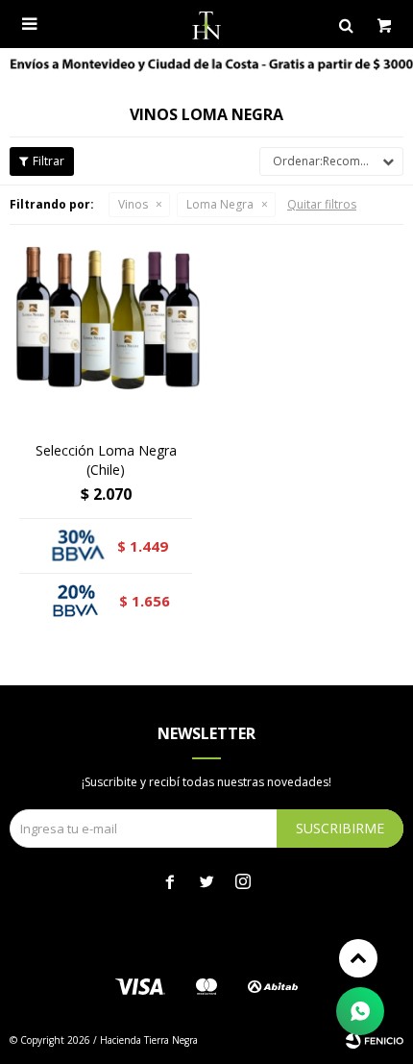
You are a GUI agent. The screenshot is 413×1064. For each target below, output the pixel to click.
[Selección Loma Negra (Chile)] (106, 331)
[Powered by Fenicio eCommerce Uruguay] (374, 1040)
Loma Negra (220, 204)
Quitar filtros (321, 204)
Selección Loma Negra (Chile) (106, 460)
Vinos (133, 204)
